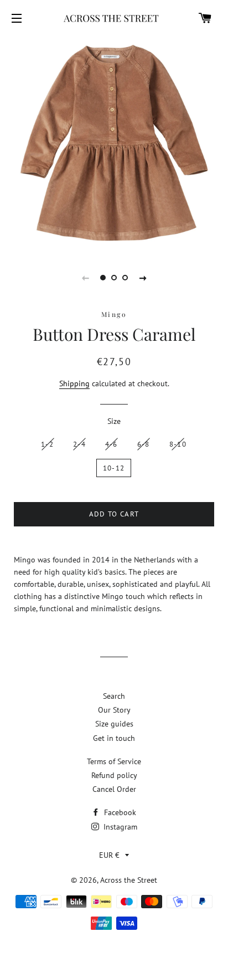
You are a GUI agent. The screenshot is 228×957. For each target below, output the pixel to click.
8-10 (177, 444)
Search (114, 696)
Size (114, 421)
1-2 (47, 444)
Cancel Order (114, 789)
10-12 (114, 468)
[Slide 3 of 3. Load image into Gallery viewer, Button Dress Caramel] (125, 277)
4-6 (111, 444)
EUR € (109, 855)
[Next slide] (143, 277)
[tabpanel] (114, 143)
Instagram (119, 827)
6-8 (143, 444)
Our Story (114, 710)
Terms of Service (114, 761)
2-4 (79, 444)
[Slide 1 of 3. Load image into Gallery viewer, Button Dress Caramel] (102, 277)
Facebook (119, 812)
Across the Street (128, 880)
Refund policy (114, 775)
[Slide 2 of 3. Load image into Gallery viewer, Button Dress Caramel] (114, 277)
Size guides (114, 724)
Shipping (74, 383)
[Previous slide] (85, 277)
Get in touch (114, 738)
